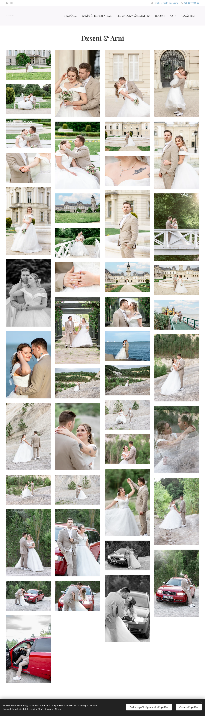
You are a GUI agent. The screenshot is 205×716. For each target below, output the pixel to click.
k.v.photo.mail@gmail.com (166, 3)
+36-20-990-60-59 (191, 3)
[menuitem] (71, 16)
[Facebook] (7, 3)
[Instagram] (12, 3)
